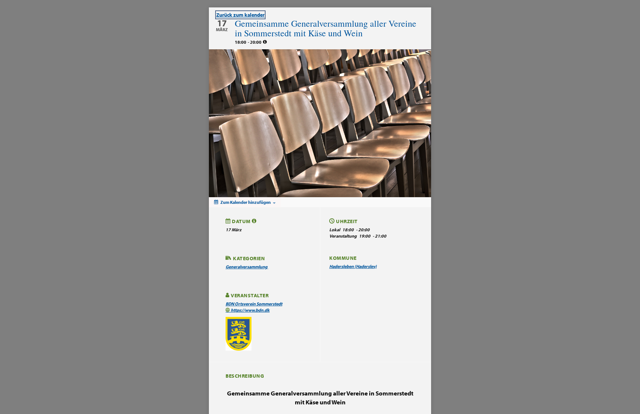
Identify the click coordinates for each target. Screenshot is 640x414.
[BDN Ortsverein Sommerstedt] (238, 333)
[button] (254, 220)
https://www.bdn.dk (250, 310)
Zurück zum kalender (240, 14)
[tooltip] (265, 42)
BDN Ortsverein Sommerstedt (254, 304)
